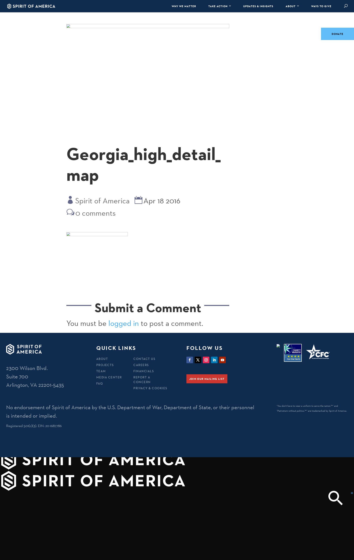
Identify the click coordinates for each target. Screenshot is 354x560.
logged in (123, 323)
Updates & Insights (258, 6)
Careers (141, 365)
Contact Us (144, 359)
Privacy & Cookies (150, 388)
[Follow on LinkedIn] (214, 360)
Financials (143, 371)
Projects (105, 365)
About (291, 6)
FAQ (99, 383)
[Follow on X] (198, 360)
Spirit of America (102, 200)
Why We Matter (184, 6)
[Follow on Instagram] (206, 360)
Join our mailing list (207, 379)
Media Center (109, 377)
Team (101, 371)
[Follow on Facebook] (189, 360)
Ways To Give (321, 6)
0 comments (95, 213)
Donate (337, 34)
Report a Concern (142, 379)
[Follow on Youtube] (222, 360)
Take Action (218, 6)
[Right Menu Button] (352, 493)
